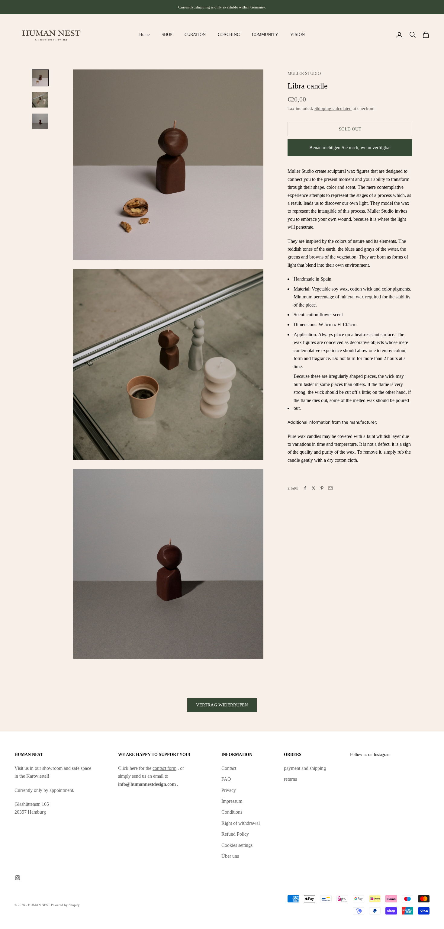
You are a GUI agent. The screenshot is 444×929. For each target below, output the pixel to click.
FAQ (226, 779)
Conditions (231, 812)
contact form (164, 768)
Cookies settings (237, 845)
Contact (228, 768)
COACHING (229, 34)
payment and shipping (305, 768)
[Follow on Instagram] (17, 878)
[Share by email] (330, 488)
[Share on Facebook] (305, 488)
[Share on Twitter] (313, 488)
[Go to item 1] (40, 77)
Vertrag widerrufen (222, 704)
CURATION (195, 34)
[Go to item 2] (40, 99)
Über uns (230, 856)
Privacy (228, 790)
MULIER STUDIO (304, 73)
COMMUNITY (265, 34)
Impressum (231, 801)
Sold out (350, 128)
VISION (297, 34)
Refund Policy (235, 834)
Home (144, 34)
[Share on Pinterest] (322, 488)
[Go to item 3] (40, 121)
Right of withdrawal (240, 823)
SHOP (167, 34)
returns (290, 779)
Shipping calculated (333, 108)
